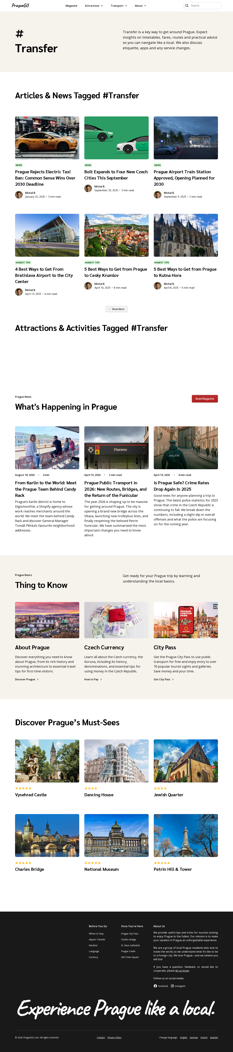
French (204, 1037)
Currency (93, 957)
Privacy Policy (114, 1037)
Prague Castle (128, 951)
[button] (94, 5)
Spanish (214, 1037)
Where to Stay (96, 933)
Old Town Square (130, 957)
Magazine (71, 5)
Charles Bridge (128, 939)
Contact (101, 1037)
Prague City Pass (129, 933)
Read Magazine (205, 398)
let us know (182, 970)
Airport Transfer (97, 939)
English (183, 1037)
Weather (93, 945)
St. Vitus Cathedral (130, 945)
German (194, 1037)
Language (94, 951)
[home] (20, 5)
